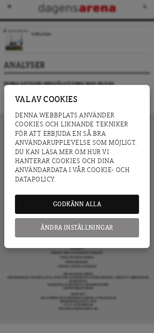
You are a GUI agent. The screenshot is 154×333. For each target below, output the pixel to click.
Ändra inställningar (77, 228)
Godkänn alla (77, 204)
